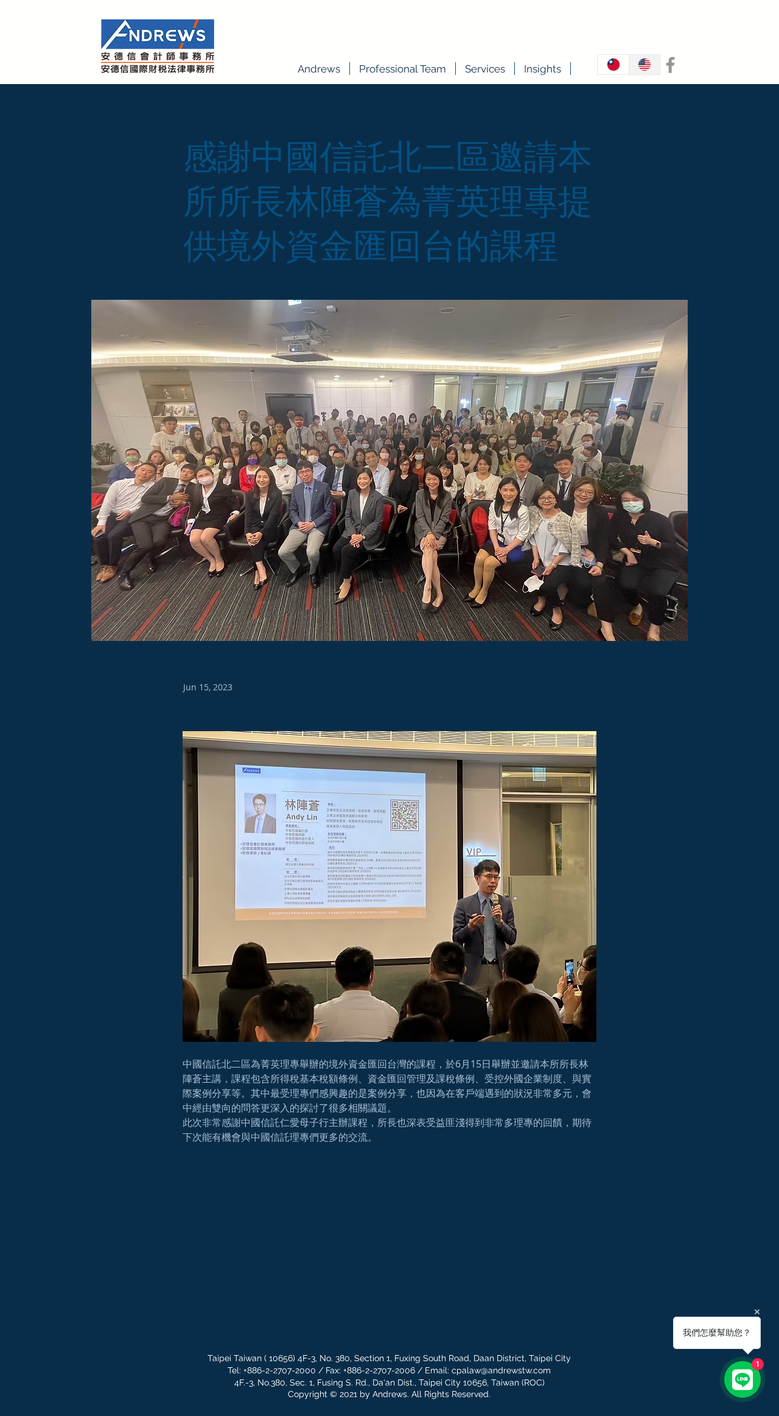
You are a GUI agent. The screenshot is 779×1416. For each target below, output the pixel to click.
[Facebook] (670, 65)
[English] (644, 64)
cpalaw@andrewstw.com (501, 1370)
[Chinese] (613, 64)
